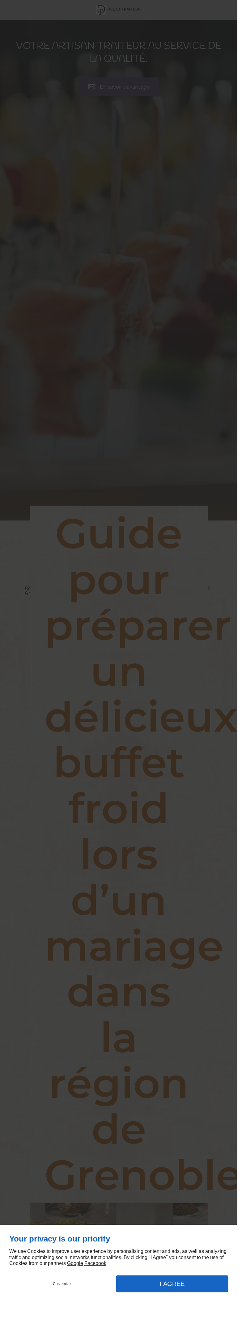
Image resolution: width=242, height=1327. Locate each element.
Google (75, 1263)
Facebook (95, 1263)
